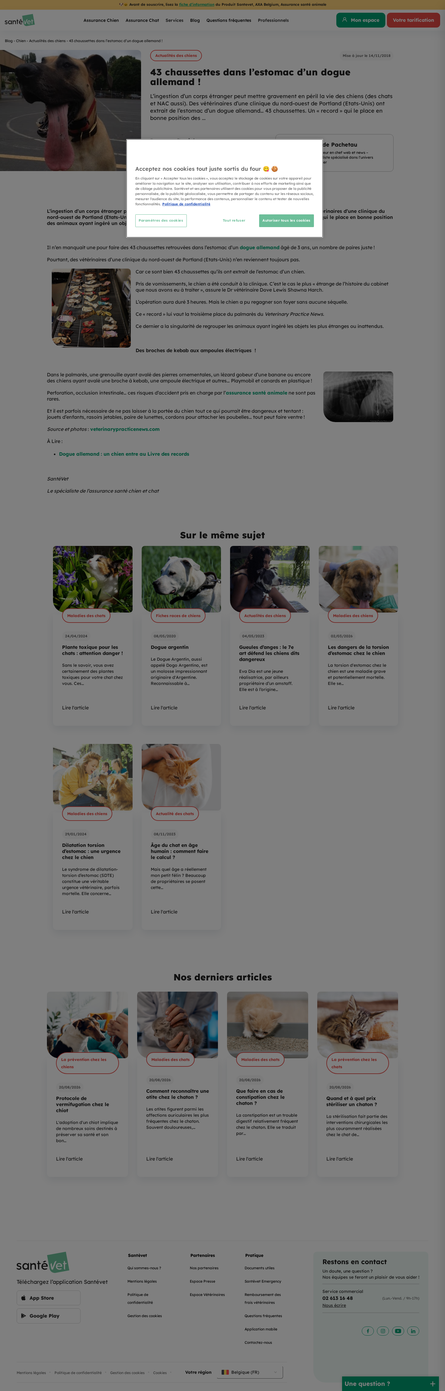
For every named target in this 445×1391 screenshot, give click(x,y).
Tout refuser (234, 220)
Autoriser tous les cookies (286, 220)
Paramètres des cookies (161, 220)
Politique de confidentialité (186, 204)
